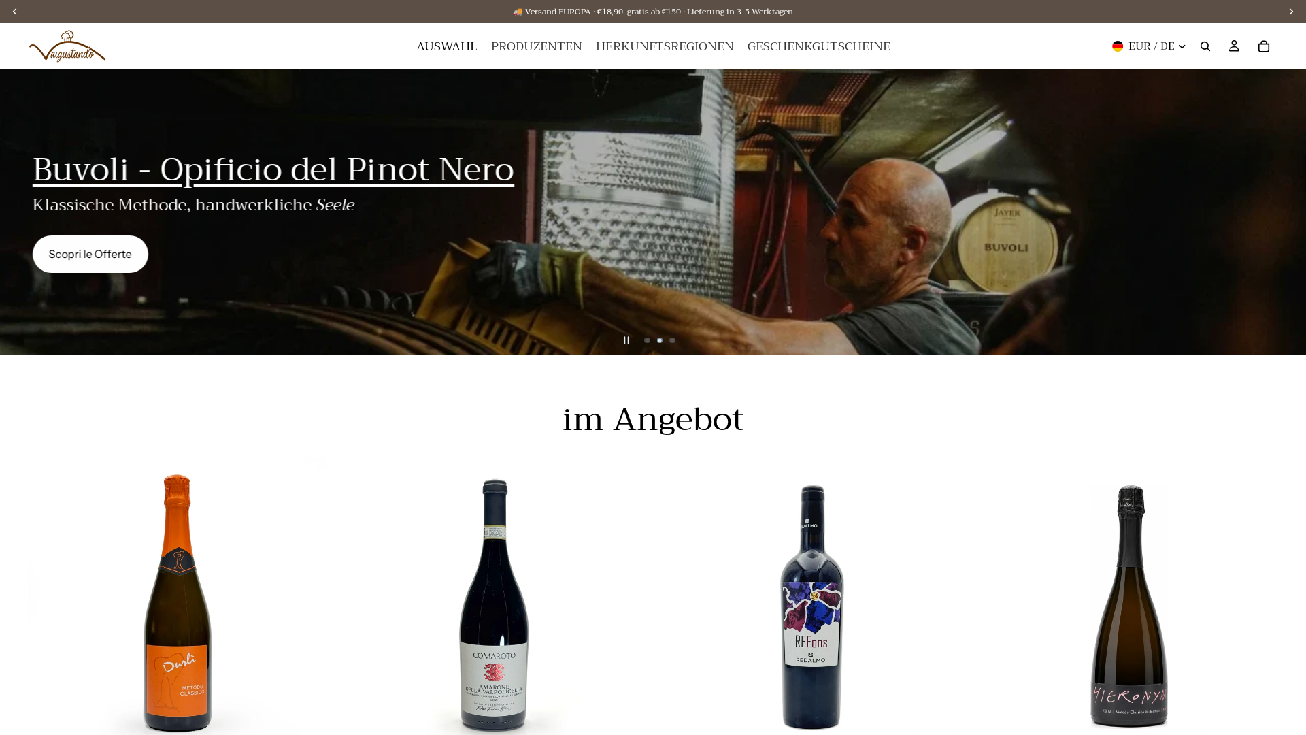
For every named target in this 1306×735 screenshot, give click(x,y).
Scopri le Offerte (90, 254)
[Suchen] (1205, 46)
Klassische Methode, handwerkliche (193, 205)
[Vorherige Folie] (21, 212)
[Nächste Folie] (1284, 212)
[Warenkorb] (1264, 46)
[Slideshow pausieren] (626, 340)
